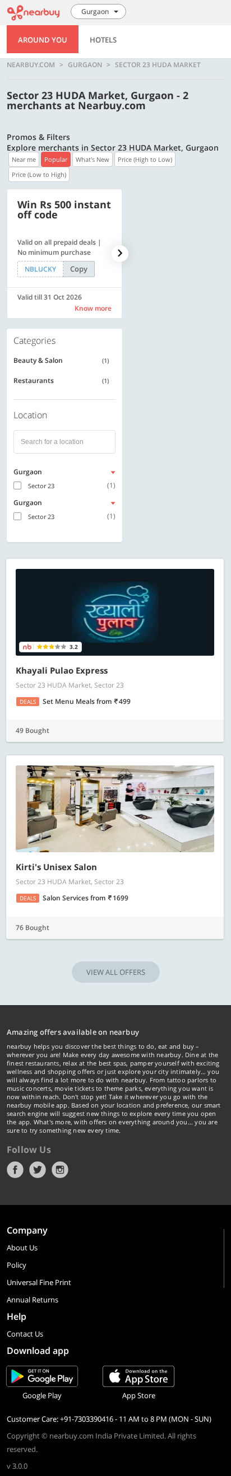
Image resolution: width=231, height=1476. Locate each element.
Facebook (15, 1169)
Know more (93, 308)
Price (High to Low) (145, 159)
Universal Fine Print (39, 1282)
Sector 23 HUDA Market (158, 65)
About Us (22, 1248)
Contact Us (25, 1334)
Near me (24, 159)
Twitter (37, 1169)
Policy (16, 1265)
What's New (92, 159)
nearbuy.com (31, 65)
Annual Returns (32, 1300)
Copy (78, 269)
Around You (42, 40)
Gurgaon (85, 65)
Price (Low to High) (39, 174)
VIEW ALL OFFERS (115, 972)
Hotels (103, 40)
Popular (55, 159)
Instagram (60, 1169)
